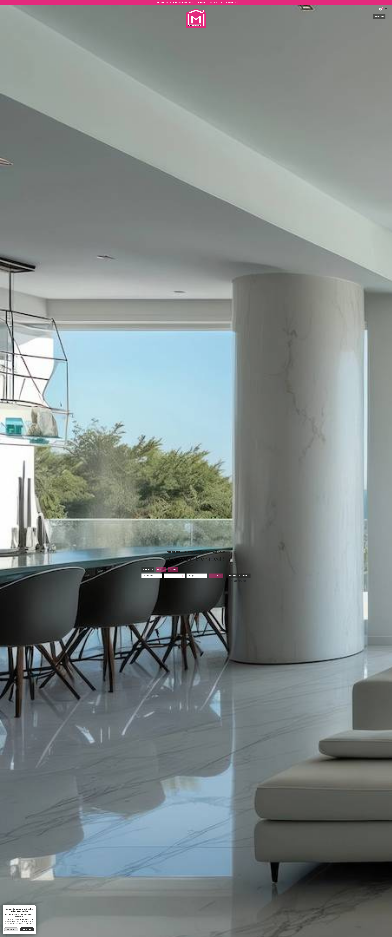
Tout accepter (27, 929)
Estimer (173, 569)
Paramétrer (11, 929)
